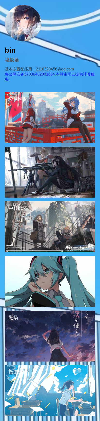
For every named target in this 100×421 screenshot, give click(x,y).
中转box (17, 208)
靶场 (13, 317)
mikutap (17, 262)
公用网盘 (18, 99)
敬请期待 (18, 372)
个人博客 (18, 153)
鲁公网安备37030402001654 (30, 74)
